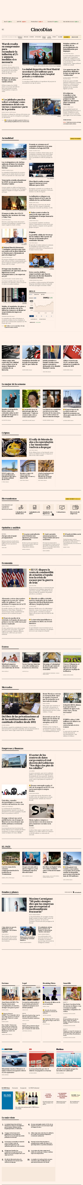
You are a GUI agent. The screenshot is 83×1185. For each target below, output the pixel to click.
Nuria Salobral (46, 703)
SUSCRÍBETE (66, 37)
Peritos (24, 1013)
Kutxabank (77, 892)
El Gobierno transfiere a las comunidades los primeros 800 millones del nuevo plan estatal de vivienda (71, 99)
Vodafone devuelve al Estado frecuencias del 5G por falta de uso (30, 363)
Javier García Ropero (34, 793)
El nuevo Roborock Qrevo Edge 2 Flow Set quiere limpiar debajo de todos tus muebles (71, 1021)
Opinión (54, 36)
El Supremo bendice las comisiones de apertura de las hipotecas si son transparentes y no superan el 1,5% (14, 272)
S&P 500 (19, 21)
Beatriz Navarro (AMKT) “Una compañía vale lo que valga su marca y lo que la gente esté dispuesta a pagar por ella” (11, 1016)
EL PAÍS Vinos (6, 1088)
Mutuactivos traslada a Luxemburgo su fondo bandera (27, 939)
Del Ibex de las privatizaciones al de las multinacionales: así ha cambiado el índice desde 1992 (20, 719)
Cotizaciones (38, 36)
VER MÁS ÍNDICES (42, 319)
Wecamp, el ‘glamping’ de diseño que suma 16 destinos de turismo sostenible (51, 667)
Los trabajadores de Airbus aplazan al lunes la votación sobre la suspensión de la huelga (13, 165)
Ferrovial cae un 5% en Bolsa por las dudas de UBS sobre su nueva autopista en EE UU (51, 719)
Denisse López (32, 202)
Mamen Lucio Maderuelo (7, 806)
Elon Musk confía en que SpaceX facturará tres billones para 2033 (39, 183)
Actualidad (8, 138)
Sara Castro (66, 879)
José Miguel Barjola (27, 1030)
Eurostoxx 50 (51, 21)
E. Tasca (3, 481)
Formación (15, 1088)
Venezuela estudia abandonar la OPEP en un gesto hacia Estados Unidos (14, 182)
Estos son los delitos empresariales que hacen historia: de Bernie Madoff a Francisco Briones (40, 275)
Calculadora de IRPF (34, 513)
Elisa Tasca (31, 243)
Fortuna (5, 983)
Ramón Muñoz (25, 370)
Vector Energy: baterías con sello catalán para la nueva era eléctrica (31, 666)
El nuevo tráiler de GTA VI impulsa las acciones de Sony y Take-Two (13, 215)
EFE (64, 729)
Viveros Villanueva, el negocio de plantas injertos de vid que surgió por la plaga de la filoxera (71, 668)
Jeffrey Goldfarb (47, 1015)
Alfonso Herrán (33, 1073)
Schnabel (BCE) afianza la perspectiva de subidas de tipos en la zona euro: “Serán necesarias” (72, 708)
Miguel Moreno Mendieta (34, 914)
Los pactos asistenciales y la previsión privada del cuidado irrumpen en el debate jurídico (30, 1004)
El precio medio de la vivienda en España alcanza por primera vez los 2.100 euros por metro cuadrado (14, 621)
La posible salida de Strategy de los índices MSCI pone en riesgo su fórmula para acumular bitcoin (41, 237)
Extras (5, 646)
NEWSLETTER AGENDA (75, 138)
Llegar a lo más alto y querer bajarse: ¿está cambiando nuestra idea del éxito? (30, 869)
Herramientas (9, 498)
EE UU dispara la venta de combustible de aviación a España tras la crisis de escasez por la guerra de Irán (41, 576)
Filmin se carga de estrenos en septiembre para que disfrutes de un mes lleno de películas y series (72, 1033)
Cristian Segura (5, 606)
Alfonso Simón (25, 79)
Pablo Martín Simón (6, 278)
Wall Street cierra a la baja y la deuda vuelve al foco (10, 80)
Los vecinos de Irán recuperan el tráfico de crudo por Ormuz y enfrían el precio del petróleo (42, 1152)
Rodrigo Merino (46, 877)
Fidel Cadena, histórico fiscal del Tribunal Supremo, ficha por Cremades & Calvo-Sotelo (30, 1027)
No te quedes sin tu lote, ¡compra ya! (74, 1102)
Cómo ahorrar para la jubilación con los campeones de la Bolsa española (9, 930)
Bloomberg (31, 827)
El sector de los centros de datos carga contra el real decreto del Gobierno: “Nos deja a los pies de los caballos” (41, 761)
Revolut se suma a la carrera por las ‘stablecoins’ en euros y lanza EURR (27, 476)
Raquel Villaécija (33, 150)
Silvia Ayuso (12, 606)
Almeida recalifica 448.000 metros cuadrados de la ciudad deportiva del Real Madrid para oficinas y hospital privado (41, 601)
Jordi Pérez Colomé (26, 420)
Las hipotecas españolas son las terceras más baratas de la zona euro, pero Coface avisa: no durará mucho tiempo (52, 413)
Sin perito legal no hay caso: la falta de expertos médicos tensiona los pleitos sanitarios (31, 1016)
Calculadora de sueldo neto (20, 513)
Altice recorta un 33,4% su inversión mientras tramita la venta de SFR (71, 363)
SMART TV (65, 1002)
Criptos (6, 432)
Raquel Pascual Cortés (7, 112)
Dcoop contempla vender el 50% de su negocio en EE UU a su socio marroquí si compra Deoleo (41, 788)
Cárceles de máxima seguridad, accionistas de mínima (50, 1011)
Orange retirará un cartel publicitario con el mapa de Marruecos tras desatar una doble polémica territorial (13, 821)
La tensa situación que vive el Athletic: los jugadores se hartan (40, 1070)
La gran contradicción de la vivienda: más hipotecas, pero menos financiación (31, 537)
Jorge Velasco (25, 1020)
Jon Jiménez (32, 771)
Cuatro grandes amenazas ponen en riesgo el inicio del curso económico (51, 537)
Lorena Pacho (32, 220)
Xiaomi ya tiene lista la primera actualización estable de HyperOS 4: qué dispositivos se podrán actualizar (42, 1143)
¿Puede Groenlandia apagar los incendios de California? (67, 1070)
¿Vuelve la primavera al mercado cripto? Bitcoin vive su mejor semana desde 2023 (45, 476)
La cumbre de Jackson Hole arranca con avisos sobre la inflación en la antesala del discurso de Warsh (41, 1161)
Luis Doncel (4, 65)
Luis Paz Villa (25, 671)
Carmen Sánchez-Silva (34, 280)
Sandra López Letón (6, 877)
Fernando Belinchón (6, 316)
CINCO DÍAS (45, 371)
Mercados (26, 36)
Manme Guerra (5, 1010)
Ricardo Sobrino (67, 77)
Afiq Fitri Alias (46, 1024)
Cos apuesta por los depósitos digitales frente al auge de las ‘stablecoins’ (71, 72)
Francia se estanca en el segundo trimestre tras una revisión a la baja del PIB (40, 146)
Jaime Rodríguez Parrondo (49, 673)
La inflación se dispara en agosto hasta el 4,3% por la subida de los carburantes (40, 198)
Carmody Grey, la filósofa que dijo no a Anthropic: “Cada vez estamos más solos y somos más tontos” (30, 413)
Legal (24, 983)
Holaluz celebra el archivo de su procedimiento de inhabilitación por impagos (70, 47)
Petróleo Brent (34, 21)
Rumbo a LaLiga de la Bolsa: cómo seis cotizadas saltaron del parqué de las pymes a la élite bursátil (10, 413)
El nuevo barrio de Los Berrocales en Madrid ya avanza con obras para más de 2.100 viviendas (72, 413)
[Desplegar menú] (3, 29)
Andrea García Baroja (7, 1034)
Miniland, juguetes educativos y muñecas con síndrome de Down (10, 666)
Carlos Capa (25, 1010)
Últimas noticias (49, 37)
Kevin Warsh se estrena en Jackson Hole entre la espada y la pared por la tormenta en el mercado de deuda (52, 697)
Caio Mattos (4, 219)
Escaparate (23, 1088)
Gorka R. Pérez (66, 107)
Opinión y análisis (11, 527)
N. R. (64, 714)
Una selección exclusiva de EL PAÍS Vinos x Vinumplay (27, 1108)
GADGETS (65, 1017)
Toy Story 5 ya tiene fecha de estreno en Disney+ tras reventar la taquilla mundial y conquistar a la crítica (72, 1007)
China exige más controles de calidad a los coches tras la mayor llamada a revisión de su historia (10, 365)
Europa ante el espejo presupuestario (9, 537)
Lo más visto (8, 1117)
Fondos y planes (44, 37)
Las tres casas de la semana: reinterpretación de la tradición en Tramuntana (10, 870)
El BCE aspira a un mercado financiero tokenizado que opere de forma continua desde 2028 (9, 476)
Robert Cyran (66, 547)
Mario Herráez (5, 1074)
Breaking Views (49, 983)
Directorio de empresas (75, 513)
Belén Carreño (46, 550)
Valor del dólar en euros (68, 21)
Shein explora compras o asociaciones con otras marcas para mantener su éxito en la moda (40, 823)
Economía (31, 36)
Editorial (4, 534)
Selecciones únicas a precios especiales (61, 1102)
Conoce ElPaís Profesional (73, 499)
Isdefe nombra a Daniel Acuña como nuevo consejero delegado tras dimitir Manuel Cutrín (51, 364)
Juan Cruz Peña (66, 53)
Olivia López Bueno (54, 876)
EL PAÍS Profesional (34, 1088)
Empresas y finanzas (20, 37)
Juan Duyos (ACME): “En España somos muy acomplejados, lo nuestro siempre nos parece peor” (10, 1004)
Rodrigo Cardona (6, 170)
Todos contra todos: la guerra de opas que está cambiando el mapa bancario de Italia (41, 215)
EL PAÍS (59, 36)
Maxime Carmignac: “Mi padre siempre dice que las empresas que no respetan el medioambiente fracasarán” (41, 905)
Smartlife (67, 983)
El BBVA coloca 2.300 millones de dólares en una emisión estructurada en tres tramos (71, 723)
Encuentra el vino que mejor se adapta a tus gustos (48, 1103)
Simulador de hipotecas (47, 513)
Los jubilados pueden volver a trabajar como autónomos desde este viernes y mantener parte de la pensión (15, 105)
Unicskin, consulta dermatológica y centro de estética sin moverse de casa (13, 802)
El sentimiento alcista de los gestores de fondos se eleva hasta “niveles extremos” (45, 930)
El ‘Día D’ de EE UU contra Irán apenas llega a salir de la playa (51, 1020)
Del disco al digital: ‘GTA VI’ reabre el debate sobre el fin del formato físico (52, 869)
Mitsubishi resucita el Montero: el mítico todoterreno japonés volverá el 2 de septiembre (14, 1070)
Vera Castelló (5, 671)
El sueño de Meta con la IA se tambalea (72, 535)
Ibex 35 (5, 21)
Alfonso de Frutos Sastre (69, 1013)
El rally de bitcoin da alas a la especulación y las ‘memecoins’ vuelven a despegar (41, 443)
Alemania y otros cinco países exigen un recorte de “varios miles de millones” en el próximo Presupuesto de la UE (14, 601)
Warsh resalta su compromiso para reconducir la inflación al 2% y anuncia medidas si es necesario (11, 53)
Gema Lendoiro (25, 876)
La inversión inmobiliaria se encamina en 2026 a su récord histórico (40, 621)
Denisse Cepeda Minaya (68, 675)
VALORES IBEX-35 (34, 319)
